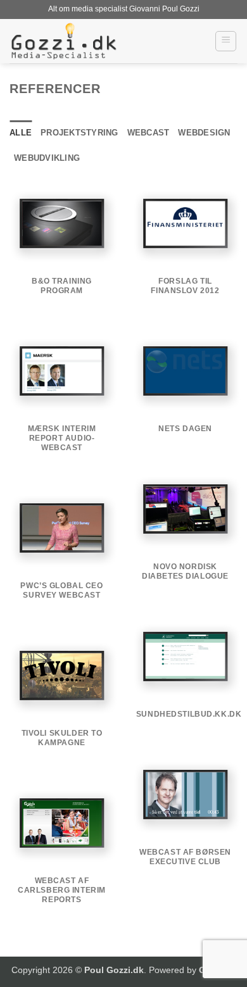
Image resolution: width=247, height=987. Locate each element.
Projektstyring (79, 132)
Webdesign (204, 132)
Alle (21, 132)
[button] (225, 41)
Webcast (148, 132)
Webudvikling (47, 158)
